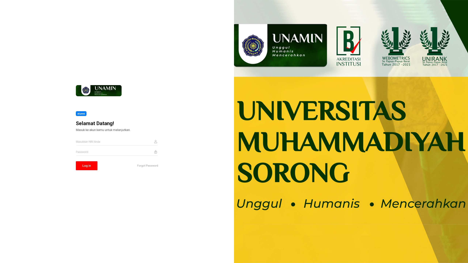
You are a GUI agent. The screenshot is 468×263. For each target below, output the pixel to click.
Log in (86, 165)
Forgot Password (147, 165)
